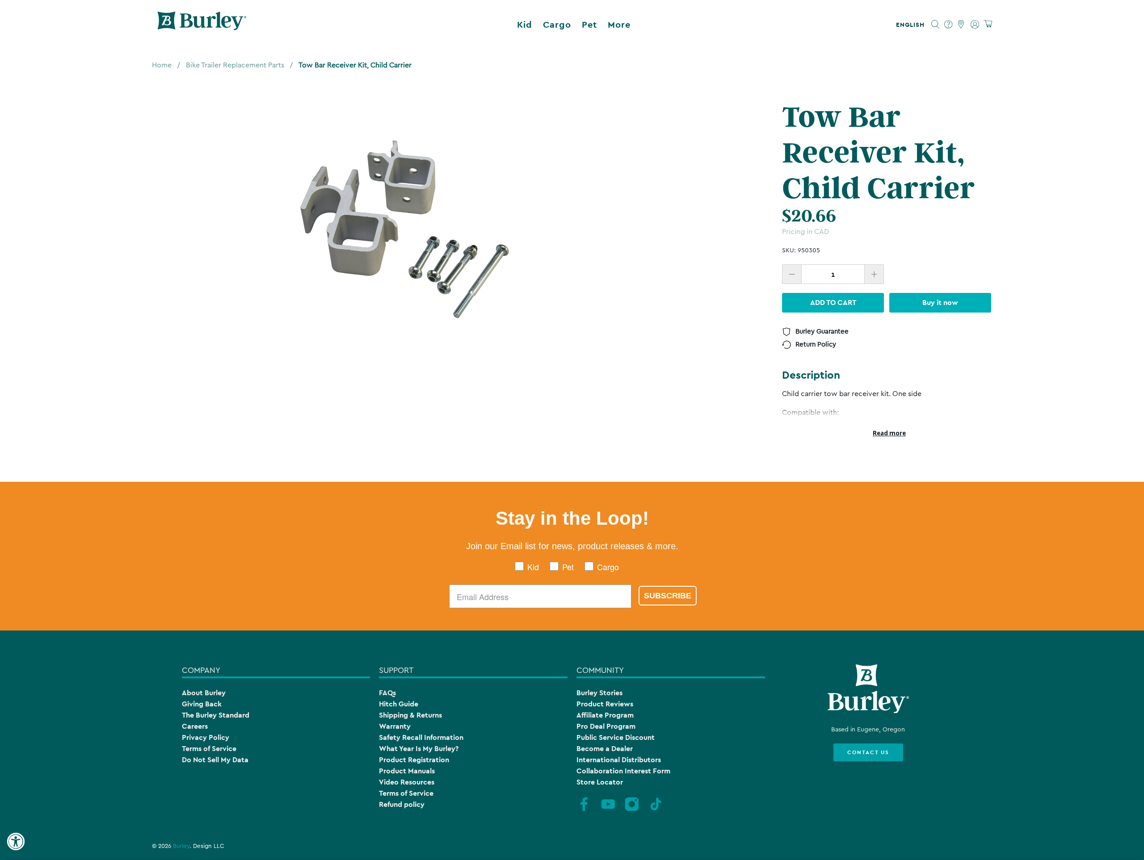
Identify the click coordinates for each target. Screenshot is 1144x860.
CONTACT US (868, 752)
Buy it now (940, 302)
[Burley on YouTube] (608, 810)
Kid (524, 24)
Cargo (557, 24)
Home (162, 65)
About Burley (204, 692)
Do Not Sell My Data (215, 759)
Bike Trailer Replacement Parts (235, 65)
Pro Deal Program (605, 726)
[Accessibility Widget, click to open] (15, 842)
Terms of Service (209, 748)
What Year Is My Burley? (418, 748)
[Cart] (988, 24)
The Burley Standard (215, 715)
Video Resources (406, 782)
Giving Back (202, 704)
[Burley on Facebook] (584, 810)
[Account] (974, 24)
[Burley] (202, 24)
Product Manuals (407, 771)
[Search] (935, 24)
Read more (889, 433)
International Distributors (618, 759)
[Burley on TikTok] (656, 810)
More (619, 24)
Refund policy (402, 804)
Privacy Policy (205, 737)
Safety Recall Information (421, 737)
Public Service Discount (615, 737)
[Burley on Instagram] (631, 810)
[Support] (948, 24)
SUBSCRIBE (667, 595)
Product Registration (414, 759)
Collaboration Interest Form (623, 771)
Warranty (395, 726)
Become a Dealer (604, 748)
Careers (195, 726)
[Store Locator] (961, 24)
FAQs (387, 692)
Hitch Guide (398, 704)
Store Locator (599, 782)
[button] (912, 24)
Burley (181, 846)
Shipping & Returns (410, 715)
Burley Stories (599, 692)
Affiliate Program (605, 715)
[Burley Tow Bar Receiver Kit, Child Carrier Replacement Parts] (404, 225)
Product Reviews (604, 704)
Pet (589, 24)
